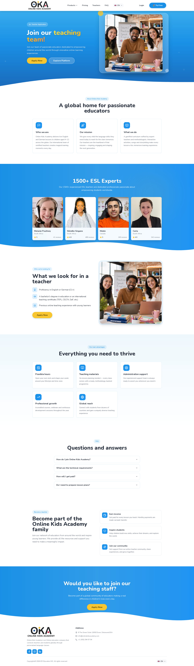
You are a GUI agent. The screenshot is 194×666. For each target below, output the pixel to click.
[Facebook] (29, 651)
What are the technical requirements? (74, 468)
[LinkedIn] (40, 651)
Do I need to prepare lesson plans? (73, 485)
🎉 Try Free (158, 5)
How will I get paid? (65, 476)
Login (141, 5)
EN (118, 5)
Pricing (85, 5)
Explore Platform (61, 60)
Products (71, 5)
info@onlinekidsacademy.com (88, 636)
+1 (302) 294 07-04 (85, 640)
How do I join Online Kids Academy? (73, 459)
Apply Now (36, 60)
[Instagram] (34, 651)
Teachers (96, 5)
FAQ (106, 5)
